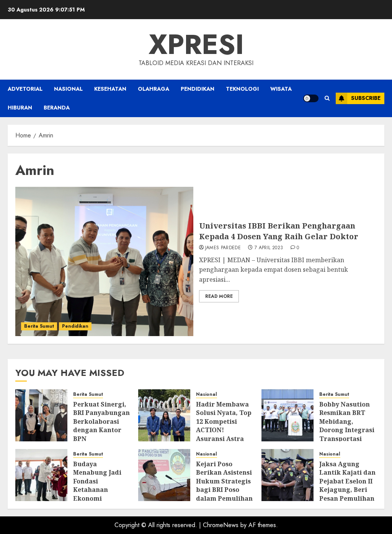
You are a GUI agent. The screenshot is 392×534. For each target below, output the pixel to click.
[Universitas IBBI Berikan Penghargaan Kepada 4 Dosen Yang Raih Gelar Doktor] (104, 261)
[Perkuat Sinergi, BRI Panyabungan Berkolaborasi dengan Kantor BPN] (41, 415)
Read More (219, 296)
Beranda (57, 107)
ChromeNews (220, 525)
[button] (327, 98)
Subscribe (366, 98)
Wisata (281, 89)
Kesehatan (110, 89)
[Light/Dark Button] (310, 98)
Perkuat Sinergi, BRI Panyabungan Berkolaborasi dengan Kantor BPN (101, 421)
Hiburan (20, 107)
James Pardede (223, 248)
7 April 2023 (269, 248)
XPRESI (196, 44)
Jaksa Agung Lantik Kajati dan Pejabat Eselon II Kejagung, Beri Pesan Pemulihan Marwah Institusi (347, 485)
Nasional (68, 89)
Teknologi (242, 89)
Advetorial (25, 89)
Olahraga (153, 89)
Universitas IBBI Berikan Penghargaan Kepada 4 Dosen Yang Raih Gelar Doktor (278, 231)
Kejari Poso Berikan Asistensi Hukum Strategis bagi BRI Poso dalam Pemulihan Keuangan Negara (224, 489)
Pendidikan (197, 89)
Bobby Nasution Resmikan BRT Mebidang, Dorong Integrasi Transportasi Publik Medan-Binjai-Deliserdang (346, 434)
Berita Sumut (39, 326)
